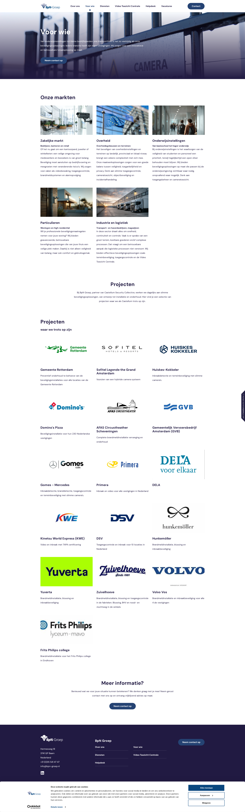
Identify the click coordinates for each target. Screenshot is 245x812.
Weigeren (206, 803)
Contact (196, 6)
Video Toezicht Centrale (127, 6)
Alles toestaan (206, 788)
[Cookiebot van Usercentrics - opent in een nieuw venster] (34, 807)
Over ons (75, 6)
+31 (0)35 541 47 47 (49, 762)
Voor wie (89, 6)
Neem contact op (54, 60)
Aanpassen (205, 795)
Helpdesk (151, 6)
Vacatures (166, 6)
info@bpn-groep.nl (50, 766)
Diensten (104, 6)
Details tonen (57, 807)
